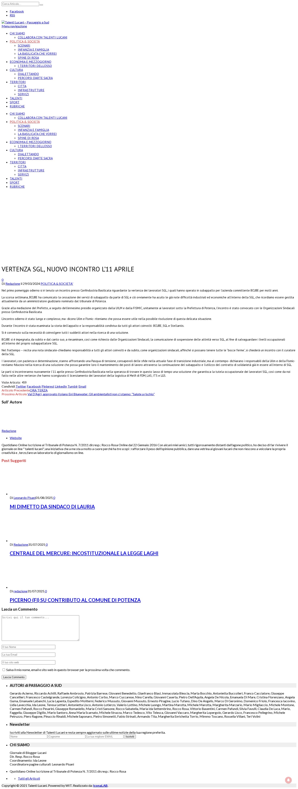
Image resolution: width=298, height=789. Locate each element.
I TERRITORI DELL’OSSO (35, 66)
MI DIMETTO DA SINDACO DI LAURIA (52, 506)
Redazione (12, 283)
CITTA (22, 86)
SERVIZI (23, 94)
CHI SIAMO (17, 33)
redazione (20, 591)
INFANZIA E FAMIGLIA (33, 49)
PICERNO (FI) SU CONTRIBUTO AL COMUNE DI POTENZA (75, 600)
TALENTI (16, 98)
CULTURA (16, 70)
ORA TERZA (39, 390)
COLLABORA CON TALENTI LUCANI (42, 37)
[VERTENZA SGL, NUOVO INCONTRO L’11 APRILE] (73, 258)
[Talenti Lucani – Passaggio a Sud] (25, 22)
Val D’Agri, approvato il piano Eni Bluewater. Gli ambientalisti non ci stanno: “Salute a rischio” (91, 394)
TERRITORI (18, 82)
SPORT (14, 102)
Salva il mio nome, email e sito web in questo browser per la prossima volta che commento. (68, 670)
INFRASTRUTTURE (31, 90)
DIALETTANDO (28, 74)
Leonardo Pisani (25, 498)
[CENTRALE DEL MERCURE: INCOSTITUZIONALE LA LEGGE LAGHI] (31, 540)
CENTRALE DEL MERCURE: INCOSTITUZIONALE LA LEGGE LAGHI (84, 553)
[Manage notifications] (288, 780)
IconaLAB (100, 785)
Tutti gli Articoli (29, 778)
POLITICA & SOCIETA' (57, 283)
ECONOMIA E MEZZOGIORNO (30, 62)
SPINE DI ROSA (28, 58)
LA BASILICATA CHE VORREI (37, 53)
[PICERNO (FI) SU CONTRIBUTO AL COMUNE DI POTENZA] (31, 587)
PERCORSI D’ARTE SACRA (35, 78)
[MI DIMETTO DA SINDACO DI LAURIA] (31, 494)
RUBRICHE (17, 106)
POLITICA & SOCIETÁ (25, 41)
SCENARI (24, 45)
